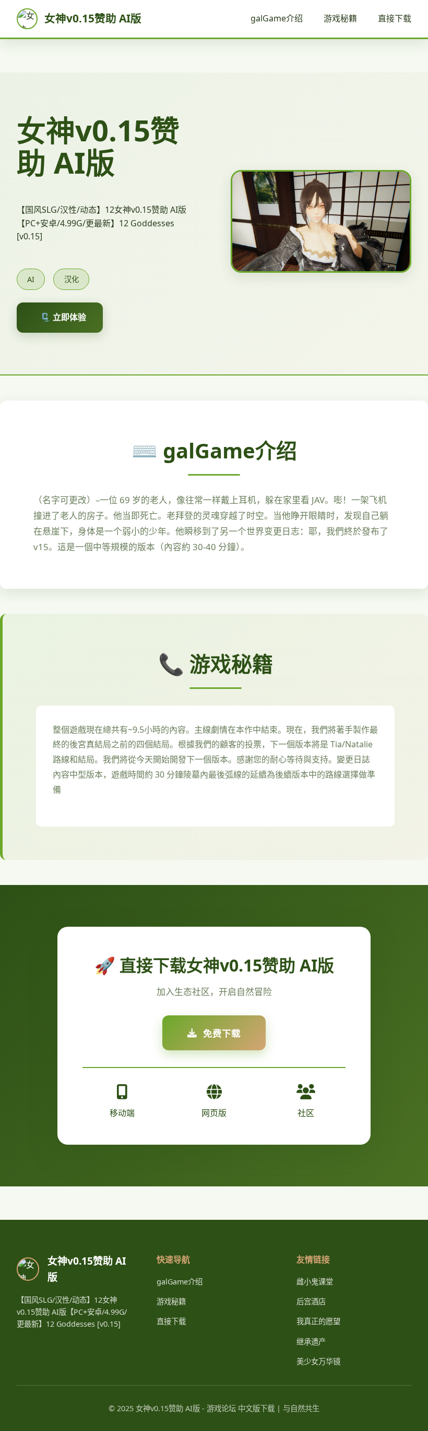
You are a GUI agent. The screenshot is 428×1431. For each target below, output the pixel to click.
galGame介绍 (277, 18)
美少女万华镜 (318, 1361)
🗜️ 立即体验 (63, 317)
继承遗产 (311, 1342)
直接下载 (394, 18)
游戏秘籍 (340, 18)
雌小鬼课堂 (314, 1282)
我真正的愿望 (318, 1321)
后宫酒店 (311, 1301)
